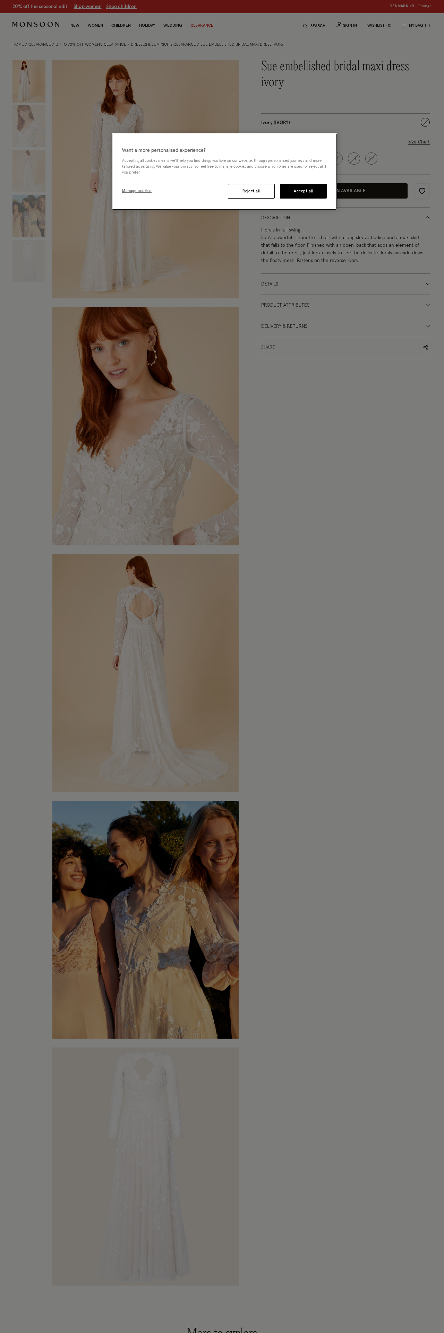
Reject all (251, 191)
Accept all (303, 191)
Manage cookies (137, 190)
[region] (224, 171)
